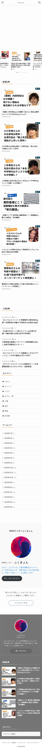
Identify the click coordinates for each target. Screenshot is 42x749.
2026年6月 (9, 438)
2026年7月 (9, 433)
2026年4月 (9, 448)
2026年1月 (9, 463)
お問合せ (13, 742)
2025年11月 (10, 472)
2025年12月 (10, 468)
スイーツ (8, 386)
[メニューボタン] (2, 2)
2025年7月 (9, 492)
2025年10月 (10, 477)
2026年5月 (9, 443)
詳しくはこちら (21, 651)
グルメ (7, 381)
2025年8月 (9, 487)
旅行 (6, 406)
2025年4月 (9, 507)
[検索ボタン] (39, 2)
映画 (6, 411)
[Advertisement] (21, 27)
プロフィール (6, 742)
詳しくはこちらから (12, 578)
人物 (6, 401)
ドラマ (7, 391)
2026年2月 (9, 458)
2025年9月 (9, 482)
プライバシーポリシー (33, 742)
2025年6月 (9, 497)
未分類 (7, 416)
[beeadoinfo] (21, 2)
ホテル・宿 (9, 396)
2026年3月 (9, 453)
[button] (15, 72)
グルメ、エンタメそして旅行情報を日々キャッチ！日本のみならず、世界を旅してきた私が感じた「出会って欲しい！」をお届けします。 (21, 570)
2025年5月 (9, 502)
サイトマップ (22, 742)
